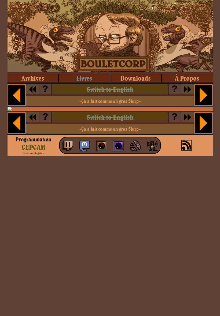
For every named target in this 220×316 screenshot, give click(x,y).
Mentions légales (33, 153)
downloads (135, 78)
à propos (187, 78)
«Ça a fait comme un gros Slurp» (110, 101)
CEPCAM (33, 147)
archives (32, 78)
